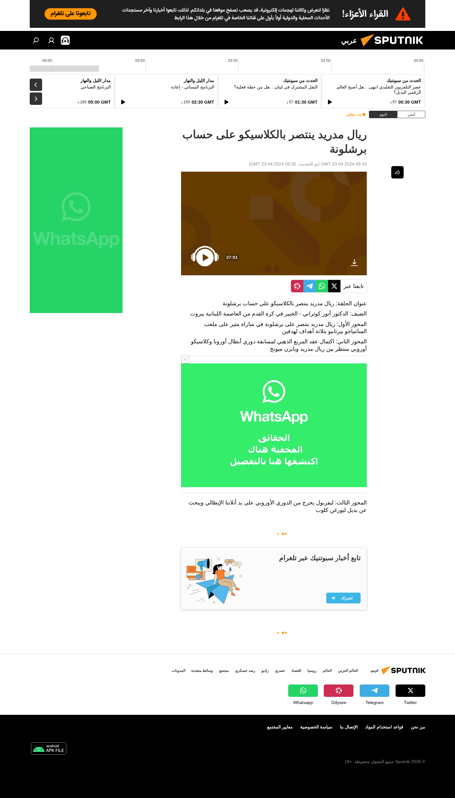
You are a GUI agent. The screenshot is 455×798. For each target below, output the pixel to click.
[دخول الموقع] (51, 40)
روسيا (312, 670)
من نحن (418, 726)
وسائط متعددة (202, 670)
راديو (265, 670)
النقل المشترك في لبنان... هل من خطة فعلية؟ (276, 86)
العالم (327, 670)
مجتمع (224, 670)
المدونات (178, 670)
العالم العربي (348, 670)
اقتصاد (296, 670)
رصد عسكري (245, 670)
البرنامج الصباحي (95, 86)
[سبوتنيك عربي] (394, 47)
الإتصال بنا (349, 726)
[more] (397, 172)
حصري (280, 670)
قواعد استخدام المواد (384, 726)
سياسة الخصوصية (316, 726)
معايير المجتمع (280, 726)
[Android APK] (49, 749)
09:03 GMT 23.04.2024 (344, 163)
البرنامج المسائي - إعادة (192, 86)
